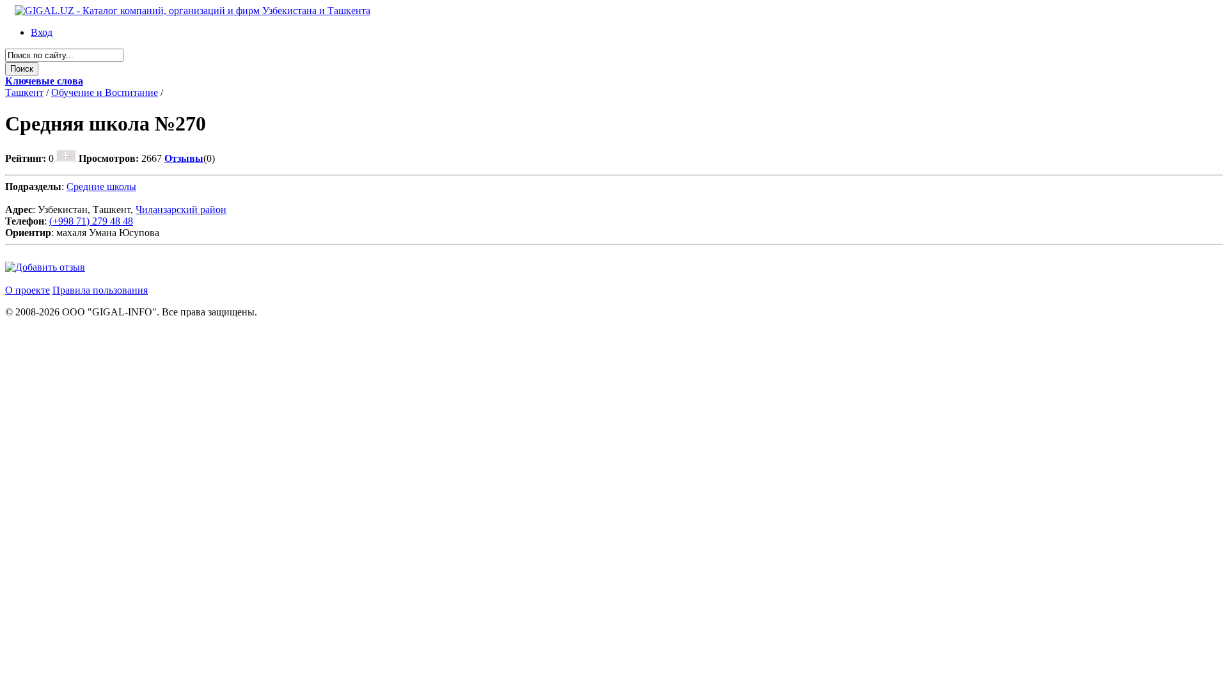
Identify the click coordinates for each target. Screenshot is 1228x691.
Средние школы (101, 186)
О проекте (27, 290)
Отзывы (183, 158)
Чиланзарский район (181, 209)
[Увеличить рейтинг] (66, 158)
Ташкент (24, 92)
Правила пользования (100, 290)
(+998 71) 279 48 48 (91, 221)
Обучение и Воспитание (104, 92)
